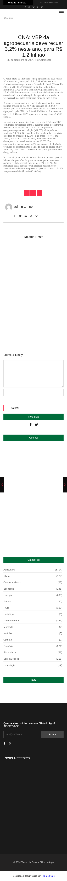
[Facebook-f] (30, 424)
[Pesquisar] (62, 18)
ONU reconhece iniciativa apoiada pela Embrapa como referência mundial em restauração (30, 457)
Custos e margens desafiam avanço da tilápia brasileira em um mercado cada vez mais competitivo (32, 256)
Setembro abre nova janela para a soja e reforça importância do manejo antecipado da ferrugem (32, 285)
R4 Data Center (48, 876)
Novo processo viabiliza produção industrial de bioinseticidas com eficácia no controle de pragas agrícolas (33, 320)
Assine (52, 734)
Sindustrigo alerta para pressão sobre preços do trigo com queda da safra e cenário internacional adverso (29, 482)
